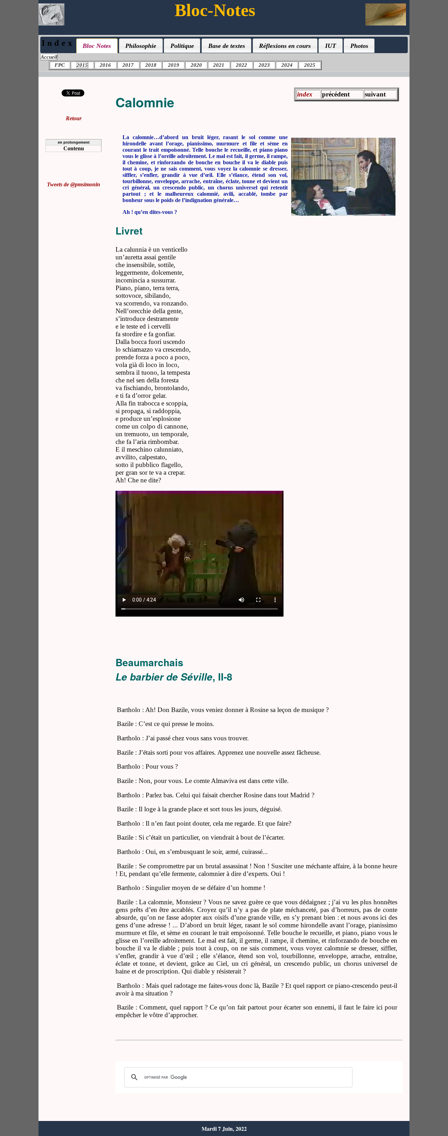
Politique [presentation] (182, 45)
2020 (196, 65)
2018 (150, 65)
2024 (287, 65)
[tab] (97, 45)
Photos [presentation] (359, 45)
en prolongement (74, 142)
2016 (105, 65)
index (305, 94)
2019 (173, 65)
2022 (241, 65)
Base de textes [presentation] (226, 45)
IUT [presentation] (330, 45)
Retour (74, 118)
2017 (128, 65)
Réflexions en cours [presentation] (285, 45)
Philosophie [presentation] (140, 45)
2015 (82, 65)
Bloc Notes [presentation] (97, 45)
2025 (309, 65)
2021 (218, 65)
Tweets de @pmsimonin (73, 184)
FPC (60, 65)
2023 (264, 65)
